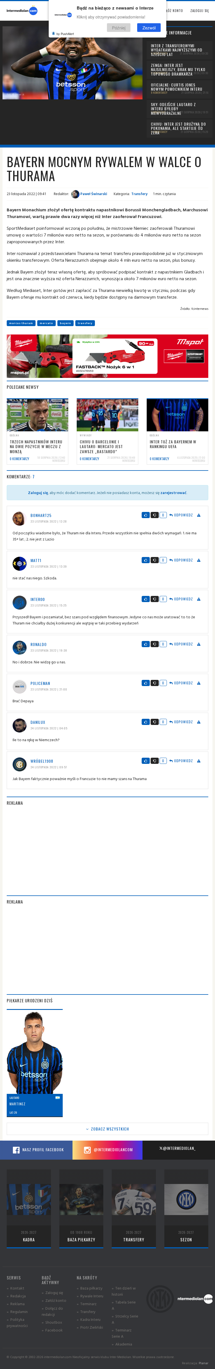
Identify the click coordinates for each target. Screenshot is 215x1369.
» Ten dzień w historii (124, 1291)
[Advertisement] (107, 850)
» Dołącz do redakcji (52, 1311)
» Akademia (122, 1344)
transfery (85, 323)
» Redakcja (16, 1296)
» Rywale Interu (90, 1296)
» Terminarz (87, 1304)
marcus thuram (21, 323)
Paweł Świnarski (93, 193)
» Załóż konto (54, 1300)
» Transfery (86, 1311)
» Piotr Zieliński (90, 1327)
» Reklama (16, 1304)
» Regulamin (17, 1311)
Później (118, 28)
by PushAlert (65, 33)
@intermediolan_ (179, 1148)
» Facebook (52, 1330)
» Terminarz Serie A (122, 1333)
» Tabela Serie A (124, 1305)
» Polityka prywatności (17, 1322)
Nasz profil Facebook (42, 1149)
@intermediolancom (113, 1149)
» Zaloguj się (52, 1292)
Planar (203, 1363)
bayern (65, 323)
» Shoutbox (52, 1322)
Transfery (139, 193)
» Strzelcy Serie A (125, 1319)
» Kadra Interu (89, 1319)
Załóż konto (173, 10)
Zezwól (149, 28)
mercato (46, 323)
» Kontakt (15, 1288)
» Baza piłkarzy (89, 1288)
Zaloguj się (199, 10)
